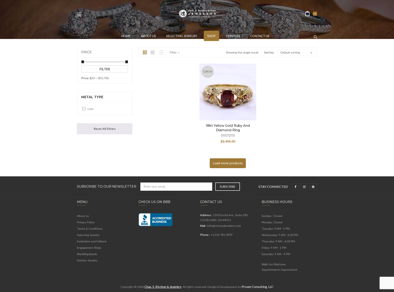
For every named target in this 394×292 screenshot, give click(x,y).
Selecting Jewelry (88, 235)
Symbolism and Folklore (92, 241)
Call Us (207, 71)
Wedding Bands (87, 254)
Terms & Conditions (90, 228)
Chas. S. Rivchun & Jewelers (162, 287)
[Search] (315, 35)
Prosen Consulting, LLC (257, 287)
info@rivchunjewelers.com (224, 225)
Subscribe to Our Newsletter (106, 186)
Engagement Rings (89, 247)
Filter (105, 69)
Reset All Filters (105, 128)
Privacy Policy (85, 222)
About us (83, 216)
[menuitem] (126, 36)
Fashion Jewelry (87, 260)
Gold (90, 109)
